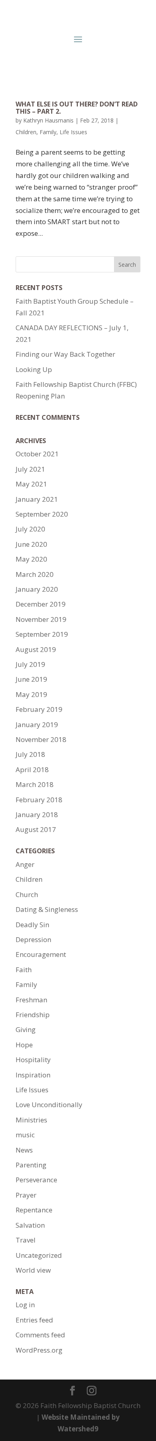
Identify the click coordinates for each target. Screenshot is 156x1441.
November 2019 (41, 619)
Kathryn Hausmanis (48, 120)
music (25, 1134)
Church (27, 894)
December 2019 (41, 604)
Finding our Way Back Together (65, 354)
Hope (24, 1044)
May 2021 (31, 484)
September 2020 (42, 514)
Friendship (33, 1014)
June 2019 (31, 679)
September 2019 (42, 634)
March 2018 (35, 784)
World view (33, 1270)
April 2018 (32, 769)
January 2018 (37, 814)
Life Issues (73, 132)
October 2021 (37, 453)
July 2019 (30, 664)
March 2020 (35, 574)
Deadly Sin (32, 924)
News (24, 1150)
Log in (25, 1304)
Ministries (31, 1119)
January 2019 (37, 724)
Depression (33, 939)
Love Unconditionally (49, 1104)
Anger (25, 864)
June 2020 (31, 544)
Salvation (30, 1225)
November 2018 (41, 739)
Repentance (34, 1209)
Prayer (26, 1195)
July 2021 (30, 469)
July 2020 (30, 528)
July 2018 (30, 754)
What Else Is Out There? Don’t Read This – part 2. (77, 108)
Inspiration (33, 1074)
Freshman (31, 999)
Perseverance (36, 1179)
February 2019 (39, 709)
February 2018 (39, 799)
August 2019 (36, 649)
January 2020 (37, 589)
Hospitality (33, 1059)
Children (26, 132)
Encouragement (41, 954)
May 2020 (31, 559)
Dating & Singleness (47, 909)
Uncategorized (39, 1255)
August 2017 (36, 829)
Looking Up (34, 369)
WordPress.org (39, 1350)
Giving (26, 1029)
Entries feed (34, 1319)
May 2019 (31, 694)
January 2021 (37, 499)
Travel (26, 1240)
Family (48, 132)
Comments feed (40, 1334)
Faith (24, 969)
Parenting (31, 1164)
